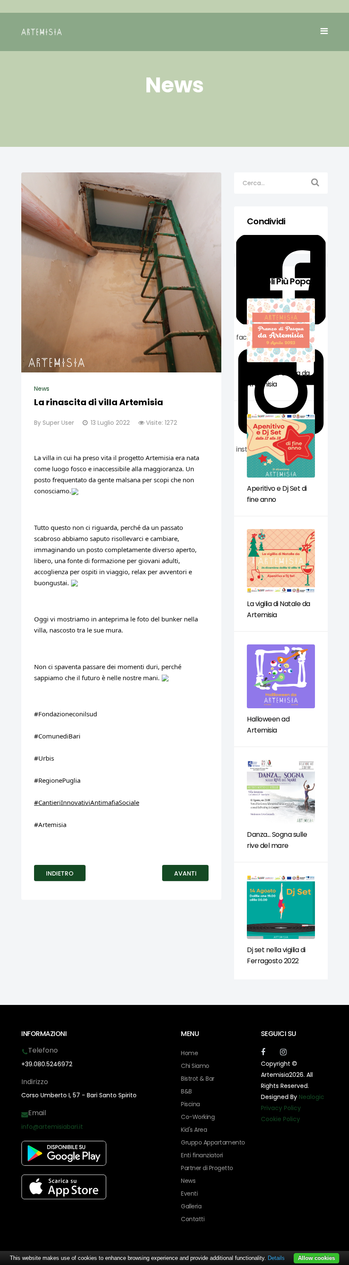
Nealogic (311, 1097)
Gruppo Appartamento (213, 1142)
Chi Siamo (195, 1066)
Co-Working (198, 1117)
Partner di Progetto (207, 1168)
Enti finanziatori (202, 1155)
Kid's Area (194, 1129)
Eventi (189, 1193)
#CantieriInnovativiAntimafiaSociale (86, 802)
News (41, 388)
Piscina (190, 1104)
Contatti (192, 1219)
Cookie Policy (280, 1119)
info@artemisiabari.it (52, 1126)
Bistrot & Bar (198, 1078)
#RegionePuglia (57, 780)
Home (189, 1053)
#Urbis (44, 758)
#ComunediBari (57, 736)
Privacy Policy (281, 1108)
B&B (186, 1091)
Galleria (191, 1206)
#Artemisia (50, 824)
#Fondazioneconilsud (65, 714)
